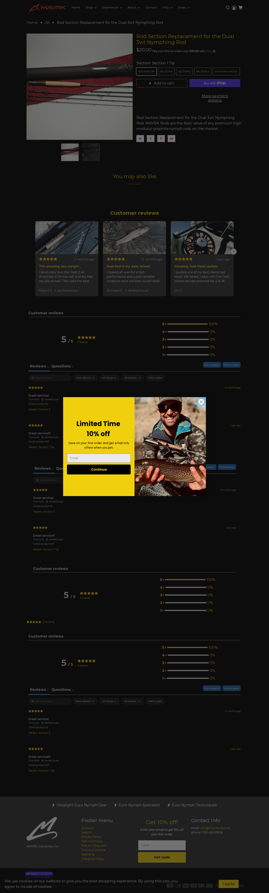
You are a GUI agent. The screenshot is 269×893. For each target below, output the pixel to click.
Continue (99, 469)
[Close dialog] (201, 402)
